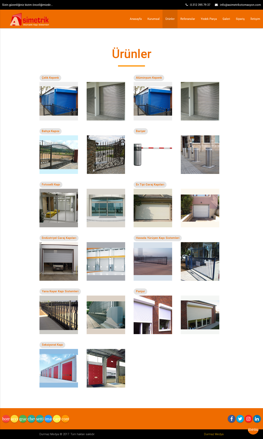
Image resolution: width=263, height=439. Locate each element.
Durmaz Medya (214, 434)
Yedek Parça (209, 19)
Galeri (226, 19)
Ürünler (170, 19)
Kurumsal (153, 19)
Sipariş (240, 19)
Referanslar (187, 19)
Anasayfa (136, 19)
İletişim (255, 19)
